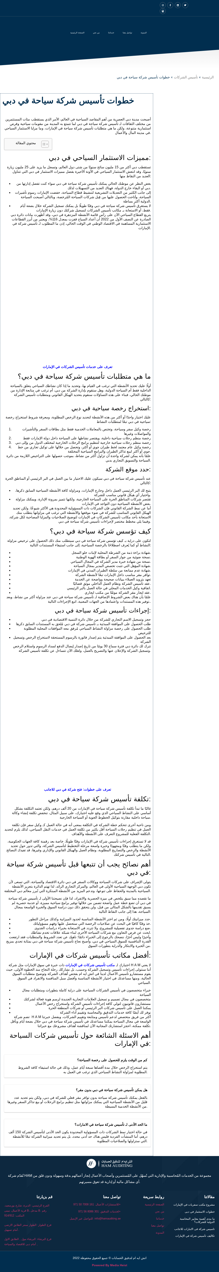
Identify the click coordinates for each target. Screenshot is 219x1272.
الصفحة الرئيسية (77, 33)
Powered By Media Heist (109, 1265)
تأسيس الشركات (186, 77)
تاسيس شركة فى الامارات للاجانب (194, 1229)
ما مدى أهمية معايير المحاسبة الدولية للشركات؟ (197, 1220)
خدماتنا (160, 1218)
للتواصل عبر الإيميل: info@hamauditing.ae (95, 1218)
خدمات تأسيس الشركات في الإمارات (69, 367)
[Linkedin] (178, 5)
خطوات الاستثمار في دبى (200, 1211)
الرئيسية (208, 77)
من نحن (96, 33)
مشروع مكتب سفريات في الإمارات (194, 1204)
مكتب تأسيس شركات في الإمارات (90, 965)
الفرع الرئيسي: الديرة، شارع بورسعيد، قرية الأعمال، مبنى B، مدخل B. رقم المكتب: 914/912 (26, 1210)
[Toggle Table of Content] (43, 144)
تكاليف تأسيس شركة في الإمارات (195, 1235)
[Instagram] (163, 5)
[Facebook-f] (170, 5)
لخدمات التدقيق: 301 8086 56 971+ (99, 1211)
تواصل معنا (127, 33)
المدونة (144, 33)
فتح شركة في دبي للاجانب (63, 789)
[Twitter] (185, 5)
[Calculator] (163, 11)
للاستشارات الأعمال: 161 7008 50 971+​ (97, 1204)
